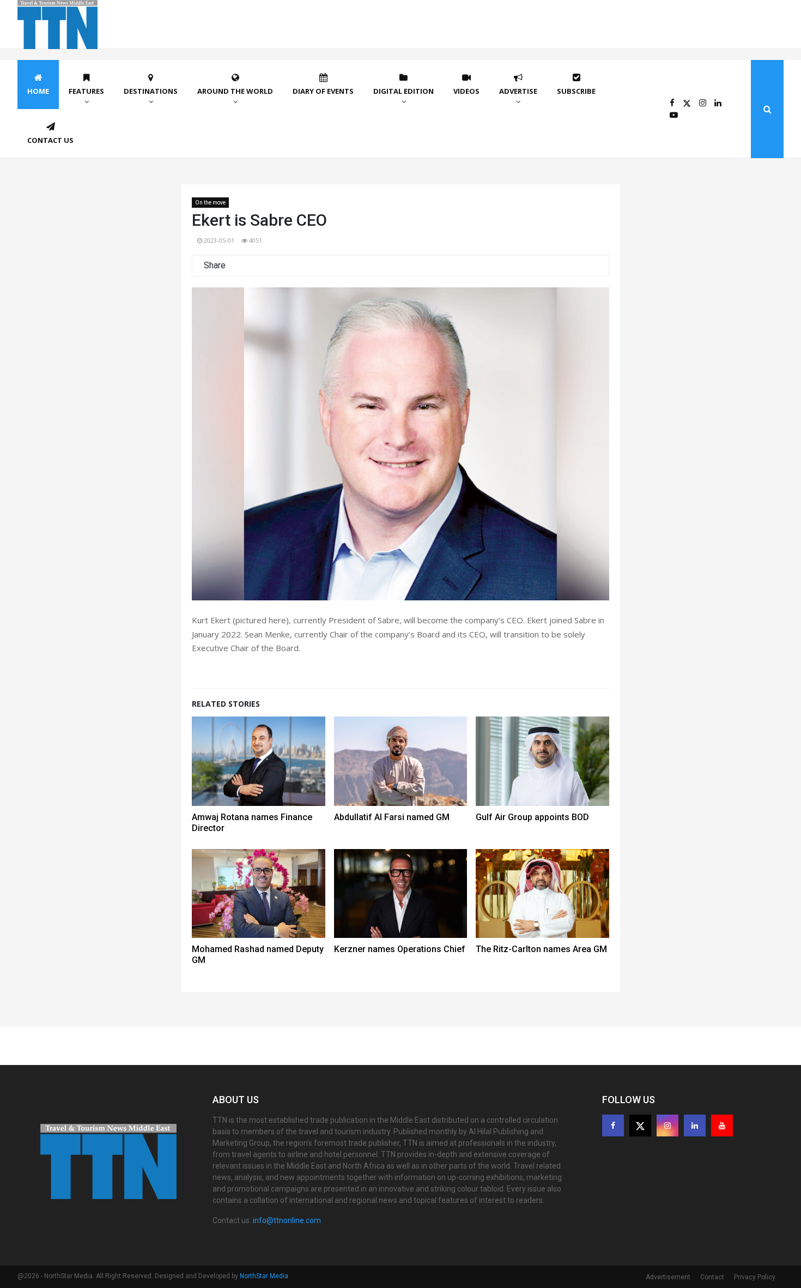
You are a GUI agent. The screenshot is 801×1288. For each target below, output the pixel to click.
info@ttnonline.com (287, 1220)
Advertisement (668, 1277)
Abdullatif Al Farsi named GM (392, 817)
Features (86, 91)
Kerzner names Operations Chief (399, 949)
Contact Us (50, 140)
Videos (466, 91)
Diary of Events (323, 91)
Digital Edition (403, 91)
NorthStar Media (264, 1276)
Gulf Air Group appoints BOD (532, 817)
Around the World (235, 91)
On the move (210, 203)
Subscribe (576, 91)
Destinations (151, 91)
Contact (712, 1277)
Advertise (518, 91)
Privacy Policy (754, 1277)
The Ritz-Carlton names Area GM (541, 949)
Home (38, 91)
